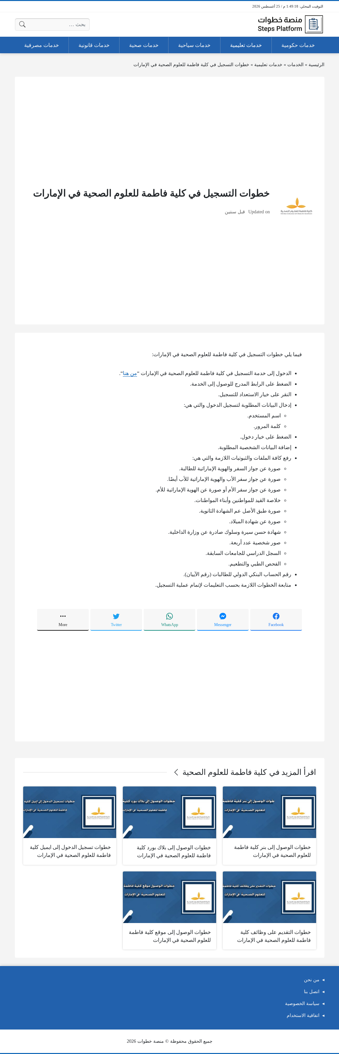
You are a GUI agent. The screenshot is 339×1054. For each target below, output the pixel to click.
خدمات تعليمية (268, 64)
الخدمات (295, 64)
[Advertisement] (169, 131)
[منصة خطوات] (290, 24)
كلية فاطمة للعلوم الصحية (224, 772)
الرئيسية (316, 64)
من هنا (130, 373)
